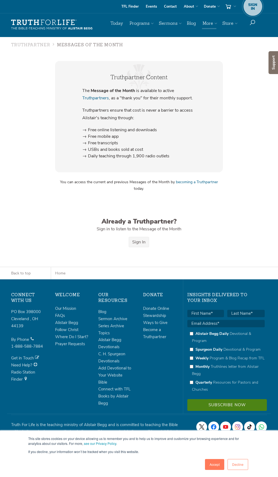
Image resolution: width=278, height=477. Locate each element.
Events (151, 6)
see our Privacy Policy (100, 443)
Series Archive (111, 326)
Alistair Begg (66, 322)
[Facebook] (213, 426)
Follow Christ (66, 329)
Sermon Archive (112, 319)
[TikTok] (249, 426)
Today (116, 23)
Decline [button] (238, 464)
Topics (104, 333)
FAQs (60, 315)
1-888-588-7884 (27, 346)
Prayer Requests (70, 344)
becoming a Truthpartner (197, 182)
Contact (170, 6)
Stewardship (154, 315)
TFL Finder (130, 6)
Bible (102, 382)
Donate (210, 6)
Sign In (139, 242)
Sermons (168, 23)
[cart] (230, 6)
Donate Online (156, 308)
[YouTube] (225, 426)
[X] (201, 426)
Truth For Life (52, 25)
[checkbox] (226, 361)
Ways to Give (155, 322)
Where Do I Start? (71, 337)
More (208, 23)
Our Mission (65, 308)
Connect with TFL (114, 389)
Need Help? (22, 365)
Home (60, 273)
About (189, 6)
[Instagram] (237, 426)
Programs (139, 23)
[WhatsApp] (261, 426)
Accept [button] (215, 464)
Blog (191, 23)
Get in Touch (23, 358)
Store (227, 23)
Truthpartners (95, 98)
